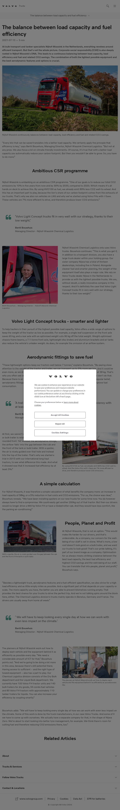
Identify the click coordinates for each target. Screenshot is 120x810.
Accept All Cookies (60, 415)
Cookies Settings (60, 433)
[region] (60, 404)
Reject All (60, 424)
